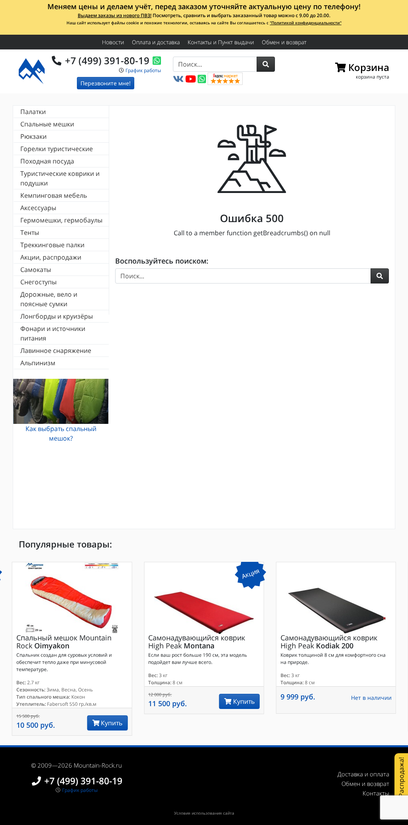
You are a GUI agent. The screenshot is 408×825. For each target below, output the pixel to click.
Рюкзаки (33, 136)
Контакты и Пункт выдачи (221, 42)
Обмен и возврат (284, 42)
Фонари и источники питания (52, 333)
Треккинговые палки (52, 244)
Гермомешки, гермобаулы (61, 220)
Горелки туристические (56, 148)
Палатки (33, 111)
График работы (143, 70)
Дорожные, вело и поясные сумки (48, 299)
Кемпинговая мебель (53, 195)
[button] (266, 64)
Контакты (376, 793)
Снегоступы (38, 282)
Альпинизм (37, 362)
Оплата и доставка (156, 42)
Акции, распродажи (50, 257)
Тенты (29, 232)
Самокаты (35, 269)
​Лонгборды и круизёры (56, 316)
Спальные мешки (47, 124)
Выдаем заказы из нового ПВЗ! (114, 15)
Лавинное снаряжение (55, 350)
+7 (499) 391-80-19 (107, 60)
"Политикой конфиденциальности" (305, 23)
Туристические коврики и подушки (60, 178)
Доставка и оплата (363, 774)
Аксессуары (38, 207)
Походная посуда (47, 161)
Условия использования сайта (204, 813)
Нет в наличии (371, 697)
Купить (110, 723)
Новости (113, 42)
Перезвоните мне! (105, 83)
